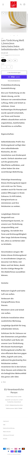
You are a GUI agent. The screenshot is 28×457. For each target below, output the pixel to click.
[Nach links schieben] (10, 35)
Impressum (6, 421)
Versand (6, 55)
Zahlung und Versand (8, 435)
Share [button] (4, 382)
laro (11, 454)
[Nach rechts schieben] (17, 35)
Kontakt (5, 438)
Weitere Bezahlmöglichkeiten (14, 80)
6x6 (9, 60)
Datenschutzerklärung (8, 428)
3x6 (15, 60)
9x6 (4, 60)
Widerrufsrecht (7, 431)
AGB (4, 424)
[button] (3, 4)
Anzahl (2, 64)
